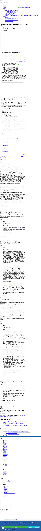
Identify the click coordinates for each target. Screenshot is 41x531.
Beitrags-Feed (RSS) (6, 480)
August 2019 (5, 443)
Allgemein (4, 16)
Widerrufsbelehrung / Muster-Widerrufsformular (12, 494)
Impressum (7, 519)
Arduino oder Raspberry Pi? (9, 22)
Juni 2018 (4, 451)
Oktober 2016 (5, 459)
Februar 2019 (5, 446)
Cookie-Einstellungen (34, 527)
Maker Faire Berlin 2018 (9, 19)
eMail (1, 408)
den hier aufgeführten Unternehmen (12, 524)
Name (1, 407)
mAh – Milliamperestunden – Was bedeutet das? (9, 156)
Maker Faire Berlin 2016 (9, 21)
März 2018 (4, 453)
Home (4, 27)
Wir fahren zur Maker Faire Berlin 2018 (11, 20)
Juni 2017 (4, 456)
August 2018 (5, 450)
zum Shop (28, 7)
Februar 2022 (5, 440)
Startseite (5, 486)
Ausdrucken (24, 61)
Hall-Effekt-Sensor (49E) (7, 424)
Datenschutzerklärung (13, 519)
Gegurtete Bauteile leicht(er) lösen (11, 435)
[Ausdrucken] (19, 61)
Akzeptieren (14, 527)
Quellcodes (4, 8)
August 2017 (5, 455)
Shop (5, 487)
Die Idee (6, 17)
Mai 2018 (4, 452)
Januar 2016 (5, 465)
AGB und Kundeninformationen (9, 493)
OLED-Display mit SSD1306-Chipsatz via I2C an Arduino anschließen (15, 425)
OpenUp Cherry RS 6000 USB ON (11, 14)
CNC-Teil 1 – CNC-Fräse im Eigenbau (11, 11)
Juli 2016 (4, 461)
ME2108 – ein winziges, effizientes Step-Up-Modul (11, 422)
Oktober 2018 (5, 448)
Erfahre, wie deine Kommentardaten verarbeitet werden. (12, 416)
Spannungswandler (24, 56)
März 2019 (4, 445)
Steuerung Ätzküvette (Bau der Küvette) (11, 10)
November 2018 (5, 447)
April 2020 (4, 441)
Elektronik (4, 5)
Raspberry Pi (5, 7)
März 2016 (4, 463)
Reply (1, 204)
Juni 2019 (4, 444)
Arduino (4, 6)
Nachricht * (2, 406)
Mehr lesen (35, 524)
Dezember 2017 (5, 454)
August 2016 (5, 460)
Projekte (4, 9)
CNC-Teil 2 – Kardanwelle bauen (10, 12)
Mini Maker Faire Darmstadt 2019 (10, 18)
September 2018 (5, 449)
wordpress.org (5, 482)
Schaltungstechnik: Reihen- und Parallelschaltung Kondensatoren (17, 431)
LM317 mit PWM (18, 227)
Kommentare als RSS (6, 481)
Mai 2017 (4, 457)
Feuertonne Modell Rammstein (10, 13)
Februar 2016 (5, 464)
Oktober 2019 (5, 442)
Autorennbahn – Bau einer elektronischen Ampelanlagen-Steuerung (14, 421)
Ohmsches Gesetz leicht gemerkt (11, 433)
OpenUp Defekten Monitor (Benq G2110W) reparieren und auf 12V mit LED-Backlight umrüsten (21, 15)
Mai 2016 (4, 462)
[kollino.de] (2, 0)
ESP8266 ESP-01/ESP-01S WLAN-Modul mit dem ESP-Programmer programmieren (17, 423)
